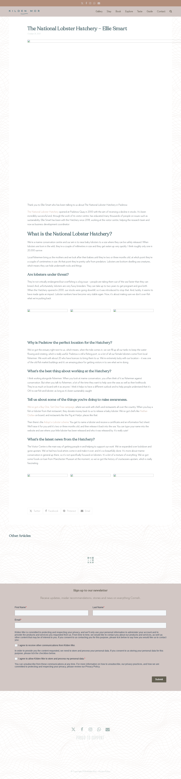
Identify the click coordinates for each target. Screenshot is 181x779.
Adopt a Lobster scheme (56, 422)
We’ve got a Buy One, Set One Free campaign (50, 407)
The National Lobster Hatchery (42, 211)
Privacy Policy (104, 771)
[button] (170, 11)
